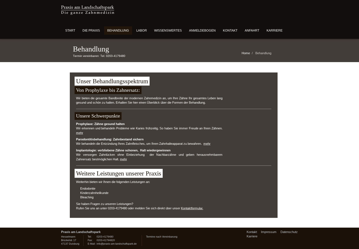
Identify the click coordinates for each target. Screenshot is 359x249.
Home (246, 53)
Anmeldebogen (202, 30)
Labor (141, 30)
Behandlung (118, 30)
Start (70, 30)
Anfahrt (252, 30)
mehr (79, 133)
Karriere (275, 30)
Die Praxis (91, 30)
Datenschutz (289, 232)
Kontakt (230, 30)
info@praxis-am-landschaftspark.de (117, 243)
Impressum (269, 232)
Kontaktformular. (192, 208)
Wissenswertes (168, 30)
